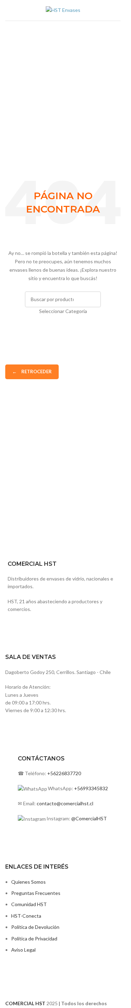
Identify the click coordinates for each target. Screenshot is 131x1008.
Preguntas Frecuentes (35, 893)
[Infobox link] (63, 620)
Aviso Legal (23, 950)
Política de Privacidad (34, 938)
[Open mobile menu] (8, 11)
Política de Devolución (35, 927)
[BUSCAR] (93, 303)
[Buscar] (117, 11)
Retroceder (32, 371)
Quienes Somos (28, 882)
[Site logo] (63, 10)
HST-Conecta (26, 916)
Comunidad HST (29, 904)
